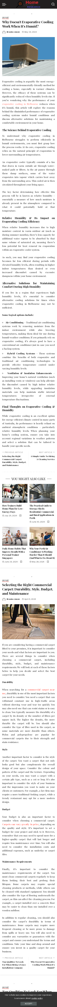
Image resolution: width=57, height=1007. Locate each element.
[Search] (53, 4)
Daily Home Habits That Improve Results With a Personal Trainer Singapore (14, 553)
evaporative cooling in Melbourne (20, 103)
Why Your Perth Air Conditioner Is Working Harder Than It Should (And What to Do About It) (42, 553)
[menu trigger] (5, 4)
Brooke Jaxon (13, 32)
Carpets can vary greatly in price (20, 824)
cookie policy (37, 998)
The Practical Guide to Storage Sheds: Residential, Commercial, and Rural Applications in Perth (42, 512)
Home (5, 18)
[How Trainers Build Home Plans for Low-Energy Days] (14, 493)
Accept (28, 1003)
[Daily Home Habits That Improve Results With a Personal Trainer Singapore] (14, 536)
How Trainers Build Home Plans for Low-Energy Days (12, 508)
